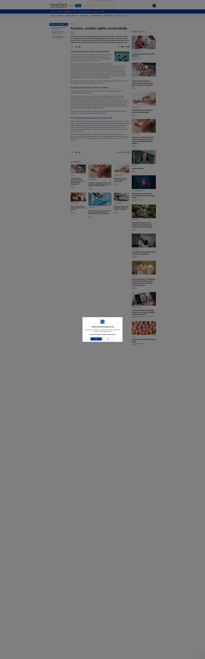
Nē (108, 339)
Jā (96, 339)
